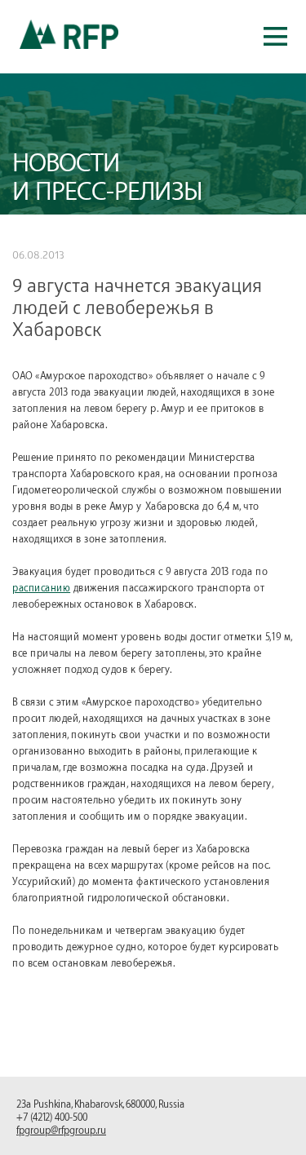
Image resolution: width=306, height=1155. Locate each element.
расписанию (41, 588)
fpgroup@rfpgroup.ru (61, 1130)
